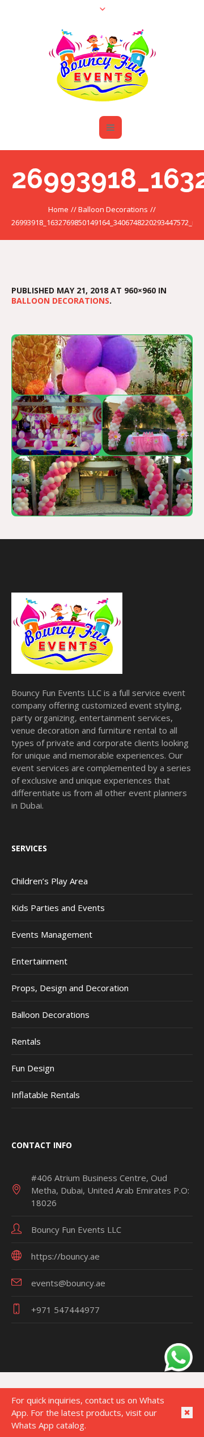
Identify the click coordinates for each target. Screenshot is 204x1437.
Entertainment (39, 961)
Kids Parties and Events (58, 907)
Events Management (51, 934)
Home (58, 209)
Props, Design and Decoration (70, 987)
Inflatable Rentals (45, 1094)
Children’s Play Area (49, 881)
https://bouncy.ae (65, 1256)
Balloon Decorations (113, 209)
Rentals (26, 1041)
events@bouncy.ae (68, 1283)
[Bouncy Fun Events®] (102, 64)
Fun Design (32, 1068)
